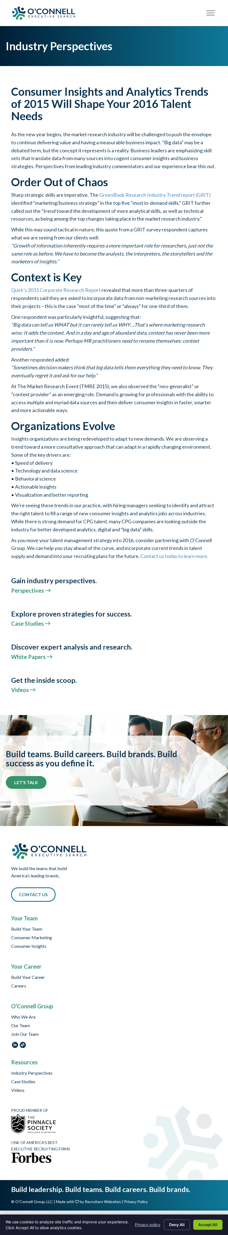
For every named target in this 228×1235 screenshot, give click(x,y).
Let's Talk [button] (26, 782)
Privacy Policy (136, 1201)
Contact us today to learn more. (174, 556)
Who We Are (23, 1017)
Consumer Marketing (31, 937)
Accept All (207, 1224)
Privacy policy (147, 1224)
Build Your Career (28, 977)
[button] (33, 894)
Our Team (20, 1025)
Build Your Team (26, 929)
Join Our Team (25, 1034)
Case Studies (23, 1081)
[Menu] (210, 13)
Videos (17, 1090)
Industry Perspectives (32, 1073)
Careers (18, 986)
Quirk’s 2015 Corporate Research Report (56, 290)
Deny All (177, 1224)
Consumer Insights (28, 946)
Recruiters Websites (103, 1201)
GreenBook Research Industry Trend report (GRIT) (155, 195)
